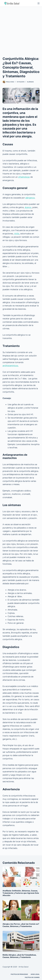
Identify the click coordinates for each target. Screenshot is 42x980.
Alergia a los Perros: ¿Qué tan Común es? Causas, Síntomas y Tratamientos (21, 925)
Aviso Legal (35, 974)
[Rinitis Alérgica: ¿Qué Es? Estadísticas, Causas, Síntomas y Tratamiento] (21, 941)
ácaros (28, 207)
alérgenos (30, 198)
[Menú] (39, 3)
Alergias (30, 82)
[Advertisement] (21, 29)
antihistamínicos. (11, 365)
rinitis (16, 233)
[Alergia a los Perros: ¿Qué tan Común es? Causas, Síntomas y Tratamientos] (21, 910)
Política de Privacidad (19, 974)
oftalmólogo (24, 177)
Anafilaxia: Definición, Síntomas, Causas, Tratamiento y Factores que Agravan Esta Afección (21, 893)
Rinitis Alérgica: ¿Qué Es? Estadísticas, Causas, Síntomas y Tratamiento (19, 956)
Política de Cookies (32, 977)
